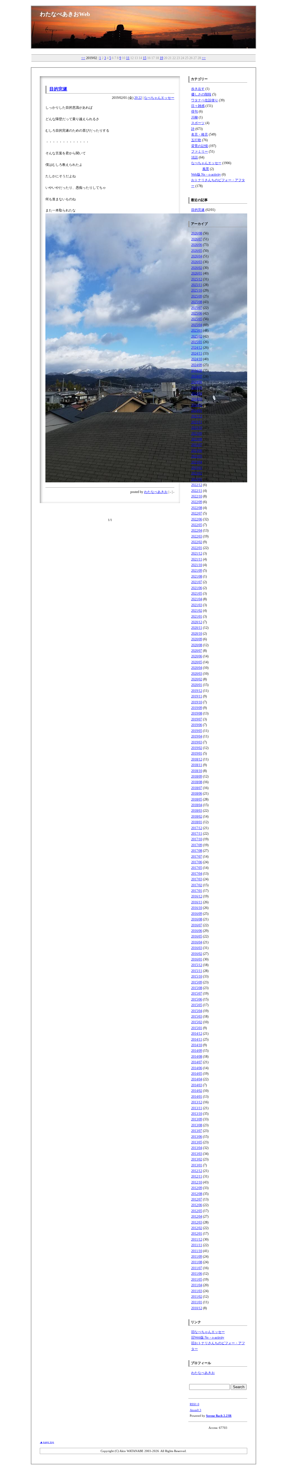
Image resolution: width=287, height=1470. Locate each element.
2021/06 (196, 588)
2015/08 (196, 988)
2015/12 (196, 965)
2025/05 (196, 319)
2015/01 (196, 1028)
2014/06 (196, 1068)
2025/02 (196, 336)
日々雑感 (198, 106)
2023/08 (196, 439)
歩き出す (198, 89)
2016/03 (196, 948)
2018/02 (196, 816)
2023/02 (196, 473)
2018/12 (196, 759)
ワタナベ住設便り (204, 100)
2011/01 (196, 1302)
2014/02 (196, 1091)
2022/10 (196, 496)
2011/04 (196, 1285)
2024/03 (196, 399)
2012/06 (196, 1205)
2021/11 (196, 559)
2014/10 (196, 1045)
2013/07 (196, 1131)
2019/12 (196, 691)
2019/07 (196, 719)
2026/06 (196, 245)
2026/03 (196, 262)
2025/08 (196, 302)
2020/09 (196, 639)
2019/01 (196, 753)
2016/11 (196, 902)
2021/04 (196, 599)
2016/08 (196, 919)
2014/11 (196, 1039)
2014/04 (196, 1079)
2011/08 (196, 1262)
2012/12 (196, 1171)
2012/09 (196, 1188)
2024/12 (196, 348)
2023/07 (196, 445)
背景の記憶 (199, 146)
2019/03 (196, 742)
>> (204, 58)
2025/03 (196, 330)
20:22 (138, 98)
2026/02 (196, 268)
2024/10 (196, 359)
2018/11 (196, 765)
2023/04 (196, 462)
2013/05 (196, 1142)
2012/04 (196, 1216)
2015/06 (196, 999)
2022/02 (196, 542)
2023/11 (196, 422)
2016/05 (196, 936)
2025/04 (196, 325)
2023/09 (196, 434)
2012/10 (196, 1182)
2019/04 (196, 736)
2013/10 (196, 1114)
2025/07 (196, 308)
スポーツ (198, 123)
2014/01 (196, 1097)
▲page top (47, 1442)
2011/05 (196, 1279)
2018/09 (196, 776)
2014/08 (196, 1057)
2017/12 (196, 828)
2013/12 (196, 1102)
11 (127, 58)
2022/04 (196, 530)
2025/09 (196, 296)
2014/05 (196, 1074)
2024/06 (196, 382)
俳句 (194, 111)
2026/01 (196, 273)
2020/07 (196, 651)
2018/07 (196, 788)
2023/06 (196, 451)
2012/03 (196, 1222)
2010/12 (196, 1308)
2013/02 (196, 1159)
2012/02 (196, 1228)
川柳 (194, 117)
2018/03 (196, 811)
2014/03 (196, 1085)
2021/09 (196, 571)
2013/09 (196, 1119)
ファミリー (199, 151)
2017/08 (196, 851)
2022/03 (196, 536)
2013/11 (196, 1108)
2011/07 (196, 1268)
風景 (205, 169)
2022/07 (196, 513)
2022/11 (196, 491)
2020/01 (196, 685)
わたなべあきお (156, 492)
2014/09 (196, 1051)
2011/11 (196, 1245)
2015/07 (196, 993)
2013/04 (196, 1148)
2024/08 (196, 371)
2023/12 (196, 416)
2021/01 (196, 616)
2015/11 (196, 971)
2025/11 (196, 285)
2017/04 (196, 874)
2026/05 (196, 251)
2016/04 (196, 942)
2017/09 (196, 845)
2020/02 (196, 679)
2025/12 (196, 279)
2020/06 (196, 656)
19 (161, 58)
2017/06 (196, 862)
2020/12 (196, 622)
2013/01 (196, 1165)
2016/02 (196, 954)
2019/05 (196, 731)
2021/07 (196, 582)
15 (144, 58)
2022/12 (196, 485)
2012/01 (196, 1234)
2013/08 (196, 1125)
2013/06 (196, 1137)
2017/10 (196, 839)
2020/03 (196, 674)
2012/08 (196, 1194)
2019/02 (196, 748)
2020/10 (196, 634)
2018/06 (196, 794)
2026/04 (196, 256)
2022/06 (196, 519)
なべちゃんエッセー (159, 98)
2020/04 (196, 668)
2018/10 (196, 771)
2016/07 (196, 925)
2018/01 (196, 822)
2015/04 (196, 1011)
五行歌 (196, 140)
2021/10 (196, 565)
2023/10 (196, 428)
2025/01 (196, 342)
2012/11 (196, 1176)
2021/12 (196, 553)
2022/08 (196, 508)
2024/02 (196, 405)
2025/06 (196, 313)
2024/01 (196, 411)
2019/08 (196, 713)
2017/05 (196, 868)
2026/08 (196, 233)
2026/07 (196, 239)
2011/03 (196, 1291)
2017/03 (196, 879)
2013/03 (196, 1154)
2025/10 (196, 290)
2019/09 (196, 708)
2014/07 (196, 1062)
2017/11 (196, 834)
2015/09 (196, 982)
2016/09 (196, 914)
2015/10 (196, 976)
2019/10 (196, 702)
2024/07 (196, 376)
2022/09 (196, 502)
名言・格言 (199, 134)
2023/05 (196, 456)
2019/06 (196, 725)
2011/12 (196, 1239)
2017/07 (196, 857)
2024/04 (196, 394)
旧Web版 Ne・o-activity (207, 1337)
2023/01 (196, 479)
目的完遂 (58, 89)
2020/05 (196, 662)
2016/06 (196, 931)
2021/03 (196, 605)
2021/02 (196, 611)
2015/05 (196, 1005)
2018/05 (196, 799)
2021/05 (196, 594)
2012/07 (196, 1199)
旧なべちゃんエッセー (208, 1332)
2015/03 (196, 1016)
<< (83, 58)
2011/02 (196, 1297)
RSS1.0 (194, 1404)
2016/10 (196, 908)
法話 (194, 157)
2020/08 (196, 645)
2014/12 (196, 1034)
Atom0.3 (195, 1410)
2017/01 (196, 891)
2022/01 (196, 548)
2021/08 (196, 576)
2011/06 (196, 1274)
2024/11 (196, 353)
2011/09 (196, 1257)
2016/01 (196, 959)
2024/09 (196, 365)
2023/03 (196, 468)
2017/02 (196, 885)
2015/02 (196, 1022)
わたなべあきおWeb (65, 14)
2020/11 (196, 628)
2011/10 (196, 1251)
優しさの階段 (201, 94)
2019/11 (196, 696)
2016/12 (196, 896)
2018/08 (196, 782)
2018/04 (196, 805)
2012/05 (196, 1211)
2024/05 (196, 388)
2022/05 (196, 525)
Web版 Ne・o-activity (206, 174)
